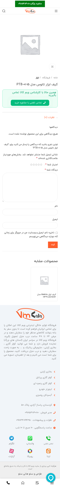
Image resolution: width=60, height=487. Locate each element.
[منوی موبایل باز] (56, 11)
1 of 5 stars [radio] (41, 164)
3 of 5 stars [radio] (36, 164)
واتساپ (30, 443)
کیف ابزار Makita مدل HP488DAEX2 (46, 295)
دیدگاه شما (51, 170)
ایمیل (55, 219)
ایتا (48, 456)
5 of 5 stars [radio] (31, 164)
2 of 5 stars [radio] (38, 164)
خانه (55, 77)
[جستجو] (4, 11)
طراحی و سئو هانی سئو (30, 474)
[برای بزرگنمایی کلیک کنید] (52, 67)
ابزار (37, 77)
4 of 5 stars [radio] (33, 164)
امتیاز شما (51, 164)
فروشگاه (46, 77)
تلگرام (11, 443)
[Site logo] (30, 10)
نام (56, 206)
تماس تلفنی (48, 444)
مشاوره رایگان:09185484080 (30, 3)
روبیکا (30, 456)
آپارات (11, 456)
